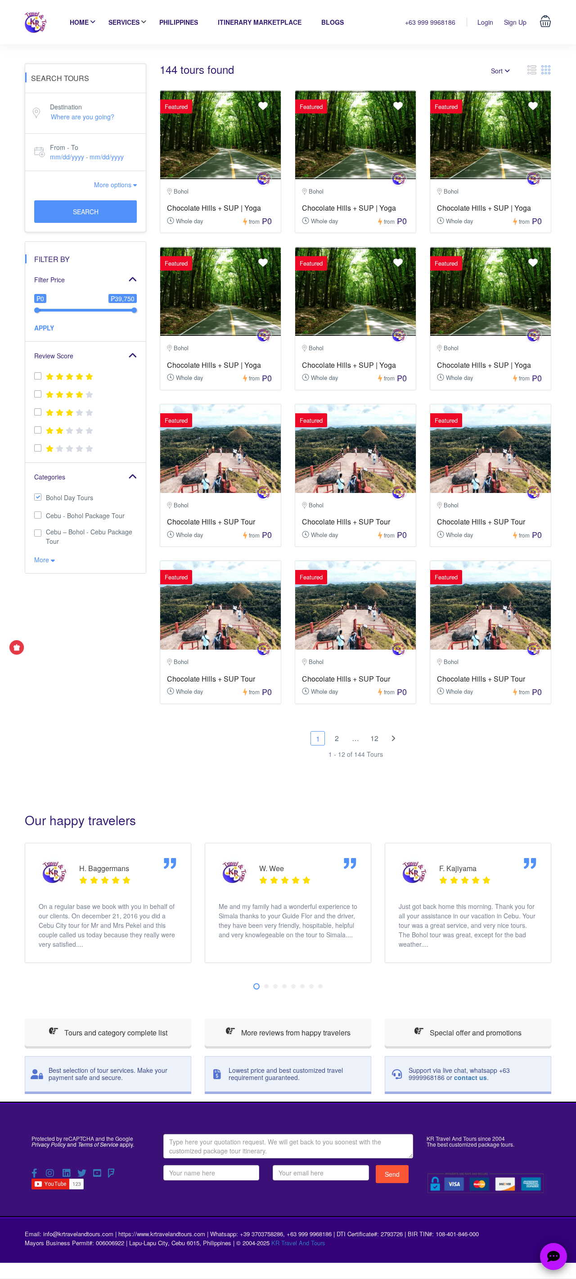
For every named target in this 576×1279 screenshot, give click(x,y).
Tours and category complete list (115, 1032)
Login (485, 22)
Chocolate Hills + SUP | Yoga (214, 208)
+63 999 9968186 (430, 22)
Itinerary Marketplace (260, 22)
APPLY (44, 327)
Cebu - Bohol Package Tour (85, 515)
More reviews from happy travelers (295, 1032)
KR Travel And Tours (298, 1242)
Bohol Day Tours (69, 497)
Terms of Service (98, 1144)
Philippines (178, 22)
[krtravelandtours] (264, 178)
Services (124, 22)
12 (374, 738)
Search (86, 211)
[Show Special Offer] (16, 647)
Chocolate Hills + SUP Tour (211, 521)
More (42, 559)
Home (79, 22)
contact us (470, 1077)
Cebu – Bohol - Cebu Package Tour (89, 536)
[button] (256, 986)
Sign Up (515, 22)
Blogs (332, 22)
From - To (64, 147)
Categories (49, 476)
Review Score (53, 355)
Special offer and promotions (475, 1032)
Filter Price (49, 279)
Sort (497, 70)
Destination (66, 106)
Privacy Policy (49, 1144)
